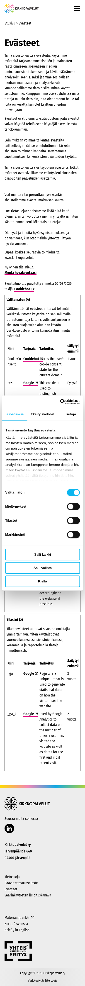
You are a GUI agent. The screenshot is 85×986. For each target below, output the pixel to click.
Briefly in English (17, 930)
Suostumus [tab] (14, 414)
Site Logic (51, 981)
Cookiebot (22, 289)
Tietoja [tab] (70, 414)
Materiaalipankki (17, 917)
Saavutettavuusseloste (21, 883)
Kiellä (42, 581)
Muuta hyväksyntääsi (20, 272)
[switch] (73, 506)
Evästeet (11, 889)
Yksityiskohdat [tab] (42, 414)
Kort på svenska (16, 924)
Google (28, 383)
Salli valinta (43, 568)
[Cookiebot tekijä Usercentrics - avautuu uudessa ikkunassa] (60, 402)
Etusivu (10, 23)
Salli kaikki (42, 554)
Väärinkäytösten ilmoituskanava (28, 895)
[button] (76, 8)
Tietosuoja (12, 877)
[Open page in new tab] (9, 829)
